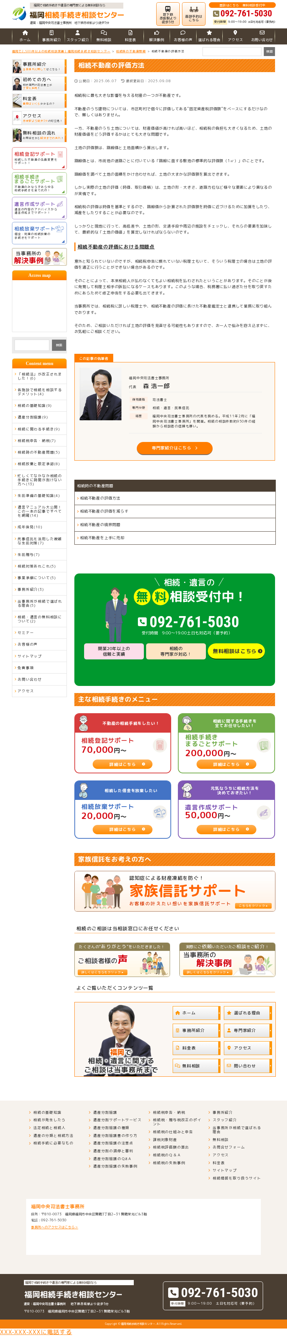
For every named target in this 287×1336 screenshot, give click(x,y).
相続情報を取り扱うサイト (237, 1178)
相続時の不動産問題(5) (39, 452)
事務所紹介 (51, 39)
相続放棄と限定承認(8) (39, 463)
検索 (59, 345)
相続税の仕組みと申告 (173, 1132)
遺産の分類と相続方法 (53, 1136)
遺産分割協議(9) (33, 417)
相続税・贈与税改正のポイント (177, 1122)
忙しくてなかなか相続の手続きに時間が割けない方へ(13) (40, 479)
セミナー (26, 632)
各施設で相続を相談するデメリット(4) (40, 391)
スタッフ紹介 (78, 39)
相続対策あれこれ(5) (37, 566)
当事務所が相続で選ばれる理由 (237, 1130)
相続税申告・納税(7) (37, 440)
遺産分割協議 (105, 1112)
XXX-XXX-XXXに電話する (36, 1332)
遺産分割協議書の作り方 (115, 1136)
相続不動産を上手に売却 (102, 537)
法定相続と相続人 (49, 1128)
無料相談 (103, 39)
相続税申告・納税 (169, 1112)
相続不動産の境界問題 (100, 524)
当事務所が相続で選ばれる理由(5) (40, 603)
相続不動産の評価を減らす (104, 511)
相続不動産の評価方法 (100, 498)
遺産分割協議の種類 (111, 1128)
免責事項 (26, 667)
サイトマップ (30, 656)
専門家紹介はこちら (171, 448)
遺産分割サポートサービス (117, 1120)
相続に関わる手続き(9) (39, 429)
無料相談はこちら (235, 651)
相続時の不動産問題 (95, 485)
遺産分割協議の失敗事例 (115, 1166)
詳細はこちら (122, 764)
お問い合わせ (262, 39)
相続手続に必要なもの (53, 1143)
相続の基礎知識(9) (35, 405)
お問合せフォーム (229, 1147)
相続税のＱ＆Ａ (167, 1155)
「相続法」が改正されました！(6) (40, 376)
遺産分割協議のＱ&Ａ (112, 1159)
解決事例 (156, 39)
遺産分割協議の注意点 (113, 1143)
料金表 (130, 39)
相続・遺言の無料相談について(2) (40, 619)
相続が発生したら (49, 1120)
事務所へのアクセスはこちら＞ (54, 1227)
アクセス (235, 39)
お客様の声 (183, 39)
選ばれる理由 (209, 39)
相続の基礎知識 (47, 1112)
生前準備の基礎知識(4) (39, 495)
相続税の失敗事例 (169, 1163)
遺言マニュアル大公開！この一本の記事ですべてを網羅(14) (40, 511)
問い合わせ (245, 1066)
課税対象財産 (165, 1140)
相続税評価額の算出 (171, 1147)
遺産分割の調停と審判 (113, 1151)
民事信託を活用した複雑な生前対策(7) (40, 540)
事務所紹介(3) (31, 589)
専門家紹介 (245, 1030)
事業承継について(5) (37, 577)
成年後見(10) (30, 527)
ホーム (25, 39)
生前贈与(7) (29, 554)
